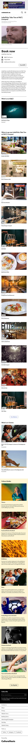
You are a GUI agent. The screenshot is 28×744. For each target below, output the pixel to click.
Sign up (25, 695)
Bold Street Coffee (5, 272)
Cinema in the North (6, 645)
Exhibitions (4, 559)
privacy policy (6, 699)
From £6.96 (22, 65)
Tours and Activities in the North (9, 673)
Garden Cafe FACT (5, 156)
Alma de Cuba (4, 388)
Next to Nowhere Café (6, 179)
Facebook (18, 732)
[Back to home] (5, 12)
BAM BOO (3, 248)
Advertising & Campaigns (7, 719)
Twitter (4, 732)
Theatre (3, 502)
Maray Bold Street (5, 318)
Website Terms (4, 713)
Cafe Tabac (3, 411)
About (2, 707)
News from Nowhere (5, 202)
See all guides (14, 685)
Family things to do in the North (8, 615)
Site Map (3, 722)
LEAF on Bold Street (5, 341)
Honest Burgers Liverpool (6, 225)
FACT (5, 57)
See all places (14, 417)
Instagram (11, 732)
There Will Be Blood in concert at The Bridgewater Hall (12, 469)
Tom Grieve (4, 21)
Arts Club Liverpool (5, 364)
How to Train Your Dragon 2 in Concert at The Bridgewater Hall (13, 445)
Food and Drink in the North (8, 530)
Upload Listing (4, 725)
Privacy (3, 710)
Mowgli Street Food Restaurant (7, 295)
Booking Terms (4, 716)
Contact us (4, 705)
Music (2, 587)
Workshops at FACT (5, 120)
